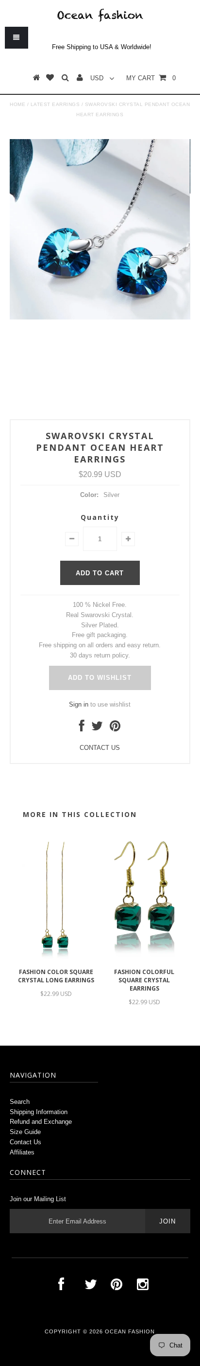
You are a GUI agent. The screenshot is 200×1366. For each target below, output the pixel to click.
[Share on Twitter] (97, 728)
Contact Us (25, 1142)
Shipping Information (38, 1112)
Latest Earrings (55, 104)
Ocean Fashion (130, 1331)
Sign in (78, 704)
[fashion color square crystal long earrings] (56, 958)
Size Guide (25, 1131)
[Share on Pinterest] (115, 728)
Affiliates (22, 1152)
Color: (89, 494)
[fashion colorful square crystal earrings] (144, 958)
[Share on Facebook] (81, 728)
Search (20, 1101)
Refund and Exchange (41, 1121)
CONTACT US (100, 747)
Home (17, 104)
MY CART (151, 78)
